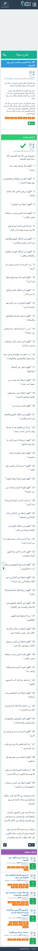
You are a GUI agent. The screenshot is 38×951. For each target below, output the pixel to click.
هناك (23, 902)
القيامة (10, 939)
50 (33, 118)
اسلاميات (15, 78)
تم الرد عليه (32, 151)
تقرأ (23, 867)
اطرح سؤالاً (22, 54)
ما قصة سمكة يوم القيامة (18, 932)
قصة (23, 939)
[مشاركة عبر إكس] (3, 568)
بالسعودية (15, 904)
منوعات (10, 897)
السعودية (25, 927)
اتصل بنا (34, 948)
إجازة (18, 902)
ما (27, 884)
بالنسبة (21, 924)
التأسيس (22, 904)
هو (24, 884)
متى (27, 867)
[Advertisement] (19, 29)
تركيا (13, 887)
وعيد (26, 887)
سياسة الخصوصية (24, 948)
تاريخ (10, 880)
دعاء (29, 118)
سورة (18, 867)
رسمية (13, 902)
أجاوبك (22, 864)
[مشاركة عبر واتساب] (3, 563)
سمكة (18, 939)
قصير (25, 118)
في (15, 118)
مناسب (20, 118)
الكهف (13, 867)
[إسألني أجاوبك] (26, 3)
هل (27, 902)
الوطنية (10, 884)
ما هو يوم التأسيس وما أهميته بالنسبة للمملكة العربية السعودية (17, 912)
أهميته (26, 924)
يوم (12, 118)
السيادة (15, 884)
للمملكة (15, 924)
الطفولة (21, 887)
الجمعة (7, 118)
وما (10, 922)
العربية (10, 924)
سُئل (33, 78)
